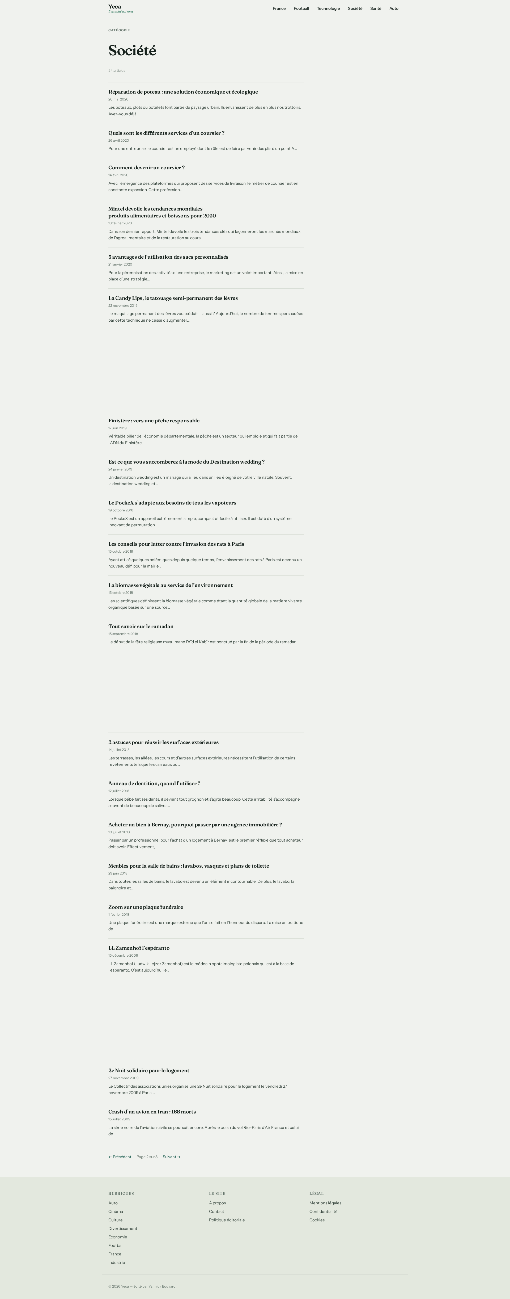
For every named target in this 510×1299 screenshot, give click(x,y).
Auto (393, 8)
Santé (375, 8)
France (279, 8)
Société (355, 8)
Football (301, 8)
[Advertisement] (206, 370)
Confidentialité (323, 1211)
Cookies (317, 1219)
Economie (117, 1236)
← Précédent (119, 1156)
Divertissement (122, 1228)
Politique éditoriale (227, 1219)
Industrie (116, 1262)
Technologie (328, 8)
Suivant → (172, 1156)
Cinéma (115, 1211)
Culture (115, 1219)
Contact (216, 1211)
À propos (217, 1202)
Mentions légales (325, 1202)
